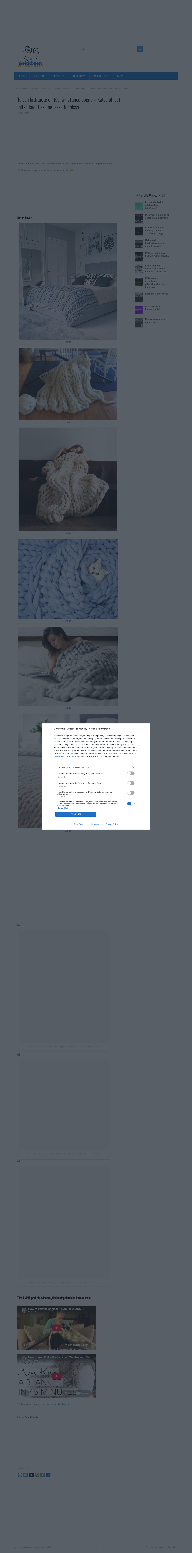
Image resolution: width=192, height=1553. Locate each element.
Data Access (96, 824)
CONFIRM (76, 814)
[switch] (131, 773)
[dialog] (96, 776)
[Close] (144, 729)
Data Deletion (80, 824)
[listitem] (96, 767)
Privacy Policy (112, 824)
